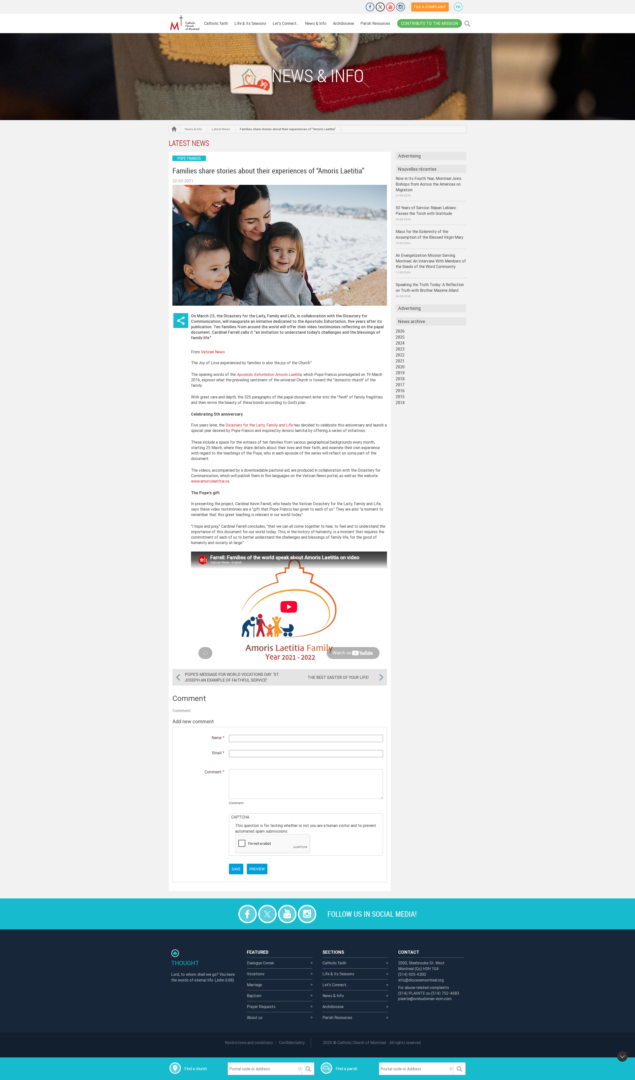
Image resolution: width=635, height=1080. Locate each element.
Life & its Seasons (250, 23)
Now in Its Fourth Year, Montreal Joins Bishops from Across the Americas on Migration (428, 184)
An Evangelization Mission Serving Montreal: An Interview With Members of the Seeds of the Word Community (431, 261)
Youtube (390, 6)
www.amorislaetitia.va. (210, 481)
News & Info (315, 23)
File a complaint (430, 6)
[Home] (185, 22)
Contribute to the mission (429, 23)
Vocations (255, 973)
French (458, 6)
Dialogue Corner (260, 962)
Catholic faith (216, 23)
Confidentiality (292, 1042)
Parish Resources (375, 23)
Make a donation (356, 6)
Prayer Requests (261, 1006)
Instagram (400, 6)
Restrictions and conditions (249, 1042)
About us (254, 1017)
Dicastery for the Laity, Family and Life (258, 425)
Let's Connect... (286, 23)
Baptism (254, 995)
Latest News (221, 129)
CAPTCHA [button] (240, 817)
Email (217, 752)
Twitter (380, 6)
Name (217, 737)
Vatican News (213, 351)
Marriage (254, 984)
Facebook (370, 6)
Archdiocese (343, 23)
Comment (213, 771)
